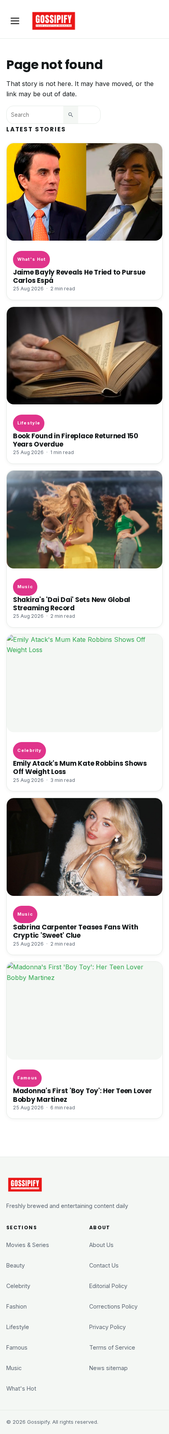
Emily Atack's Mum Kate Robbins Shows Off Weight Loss (80, 767)
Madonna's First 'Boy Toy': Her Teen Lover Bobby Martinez (82, 1095)
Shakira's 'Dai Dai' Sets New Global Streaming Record (71, 604)
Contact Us (104, 1265)
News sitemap (108, 1368)
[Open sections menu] (15, 21)
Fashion (16, 1306)
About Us (101, 1244)
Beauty (15, 1265)
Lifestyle (28, 423)
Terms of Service (112, 1347)
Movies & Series (27, 1244)
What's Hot (31, 259)
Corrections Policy (113, 1306)
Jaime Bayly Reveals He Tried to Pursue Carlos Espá (79, 276)
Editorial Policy (108, 1286)
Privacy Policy (107, 1327)
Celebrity (29, 750)
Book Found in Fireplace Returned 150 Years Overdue (75, 440)
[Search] (70, 114)
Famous (27, 1078)
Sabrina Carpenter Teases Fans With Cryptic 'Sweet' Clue (75, 931)
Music (25, 586)
